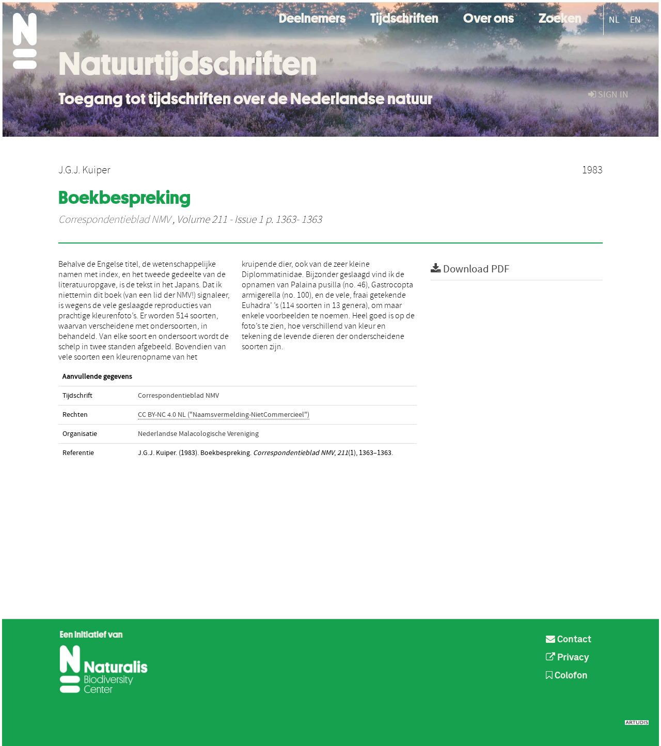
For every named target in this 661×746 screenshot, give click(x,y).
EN (635, 19)
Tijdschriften (404, 16)
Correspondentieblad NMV (114, 220)
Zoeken (560, 16)
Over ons (488, 16)
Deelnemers (312, 16)
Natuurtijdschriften (187, 63)
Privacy (572, 657)
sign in (612, 94)
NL (614, 19)
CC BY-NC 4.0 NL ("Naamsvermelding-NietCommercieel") (223, 415)
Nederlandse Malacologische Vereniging (198, 434)
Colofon (570, 675)
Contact (573, 639)
